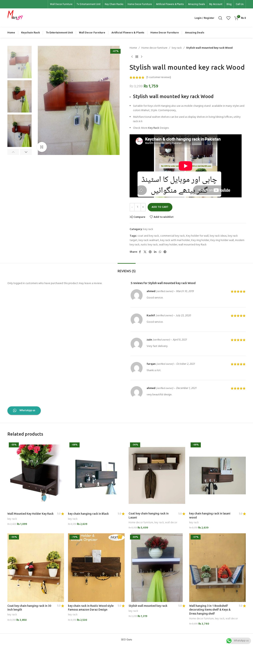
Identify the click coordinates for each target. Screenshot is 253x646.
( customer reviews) (158, 77)
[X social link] (145, 252)
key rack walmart (149, 240)
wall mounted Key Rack (192, 244)
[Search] (220, 18)
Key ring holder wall (222, 240)
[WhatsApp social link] (160, 252)
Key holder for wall (197, 236)
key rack (177, 48)
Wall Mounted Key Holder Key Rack (30, 513)
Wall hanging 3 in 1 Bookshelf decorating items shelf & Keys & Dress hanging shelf (210, 609)
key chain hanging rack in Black (88, 513)
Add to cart (160, 207)
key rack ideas (218, 236)
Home (133, 48)
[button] (13, 152)
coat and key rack (148, 236)
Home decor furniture (154, 48)
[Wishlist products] (228, 18)
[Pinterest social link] (150, 252)
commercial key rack (172, 236)
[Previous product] (132, 56)
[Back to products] (136, 56)
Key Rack (153, 128)
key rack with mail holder (175, 240)
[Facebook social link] (140, 252)
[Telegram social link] (165, 252)
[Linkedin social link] (155, 252)
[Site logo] (15, 18)
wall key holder (168, 244)
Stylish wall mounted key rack (148, 605)
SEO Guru (126, 639)
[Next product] (141, 56)
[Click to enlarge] (42, 147)
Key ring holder (200, 240)
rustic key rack (149, 244)
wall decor (171, 522)
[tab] (127, 269)
